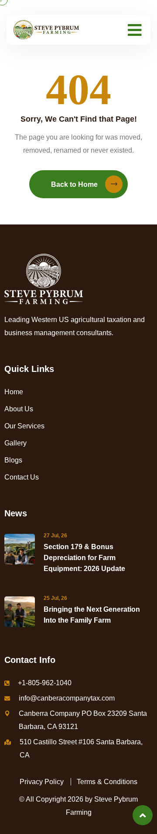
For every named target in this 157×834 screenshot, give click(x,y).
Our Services (24, 426)
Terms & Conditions (107, 781)
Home (13, 392)
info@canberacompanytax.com (67, 698)
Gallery (15, 443)
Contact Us (21, 477)
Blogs (13, 460)
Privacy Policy (42, 781)
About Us (18, 409)
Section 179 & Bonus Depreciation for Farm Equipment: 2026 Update (84, 557)
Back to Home (74, 184)
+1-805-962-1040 (45, 683)
